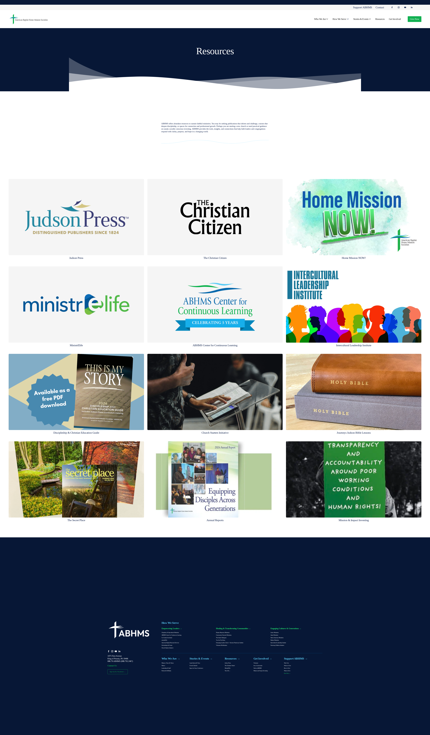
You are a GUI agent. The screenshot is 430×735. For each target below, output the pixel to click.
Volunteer (256, 663)
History (163, 665)
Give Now (414, 19)
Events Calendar (193, 665)
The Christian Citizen (230, 665)
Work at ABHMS (258, 668)
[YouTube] (405, 7)
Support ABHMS (362, 7)
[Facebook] (392, 7)
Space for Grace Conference (196, 668)
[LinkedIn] (412, 7)
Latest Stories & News (195, 663)
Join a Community (258, 665)
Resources (380, 19)
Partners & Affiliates (166, 670)
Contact (380, 7)
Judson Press (228, 663)
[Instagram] (399, 7)
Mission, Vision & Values (168, 663)
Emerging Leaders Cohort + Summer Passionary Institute (229, 642)
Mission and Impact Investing (261, 670)
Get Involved (395, 19)
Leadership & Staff (166, 668)
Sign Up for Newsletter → (118, 671)
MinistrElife (227, 668)
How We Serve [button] (339, 19)
